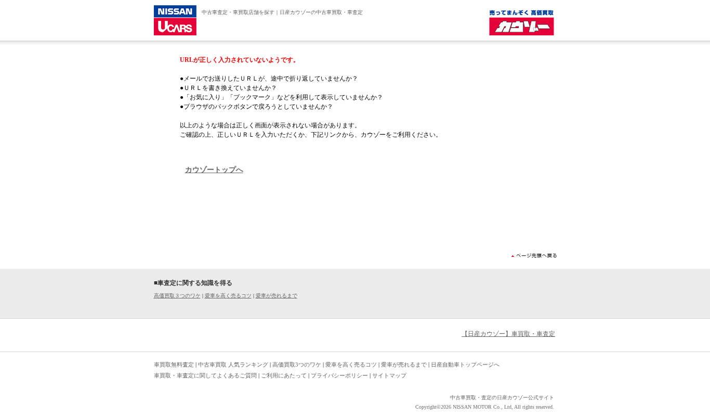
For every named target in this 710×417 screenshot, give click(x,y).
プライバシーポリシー (339, 375)
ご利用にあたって (284, 375)
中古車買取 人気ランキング (233, 364)
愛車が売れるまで (276, 295)
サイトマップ (389, 375)
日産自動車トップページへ (465, 364)
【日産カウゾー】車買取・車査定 (508, 333)
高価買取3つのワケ (296, 364)
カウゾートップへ (214, 170)
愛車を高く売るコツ (228, 295)
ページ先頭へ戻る (534, 255)
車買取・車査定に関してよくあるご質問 (205, 375)
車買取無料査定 (174, 364)
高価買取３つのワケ (177, 295)
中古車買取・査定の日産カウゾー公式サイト (502, 397)
